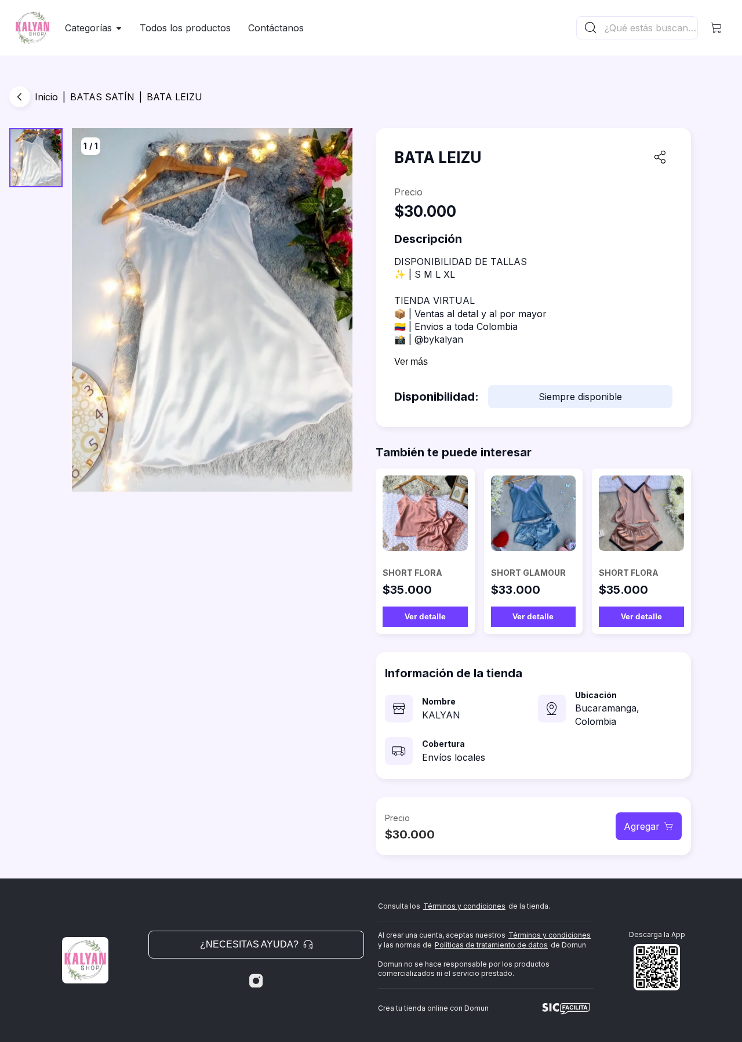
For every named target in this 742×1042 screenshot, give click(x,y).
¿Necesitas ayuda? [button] (249, 944)
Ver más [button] (411, 361)
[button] (716, 27)
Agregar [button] (642, 826)
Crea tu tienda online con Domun (433, 1008)
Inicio (46, 97)
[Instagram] (256, 981)
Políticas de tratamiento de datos (491, 945)
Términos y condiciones (464, 906)
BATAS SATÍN (102, 97)
